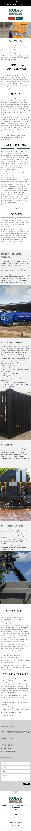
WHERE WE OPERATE (15, 822)
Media (15, 820)
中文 (12, 18)
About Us (15, 812)
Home (15, 809)
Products (15, 814)
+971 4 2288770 (24, 4)
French (19, 18)
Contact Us (15, 825)
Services (15, 817)
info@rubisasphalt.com (10, 4)
